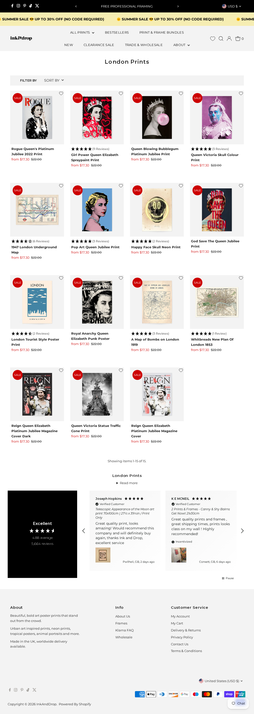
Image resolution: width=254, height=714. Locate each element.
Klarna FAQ (124, 630)
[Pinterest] (24, 6)
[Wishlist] (212, 38)
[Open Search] (221, 38)
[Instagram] (18, 6)
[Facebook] (12, 6)
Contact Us (179, 644)
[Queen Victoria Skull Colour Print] (217, 118)
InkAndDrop (46, 704)
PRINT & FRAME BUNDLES (161, 32)
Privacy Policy (182, 637)
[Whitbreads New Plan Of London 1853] (217, 302)
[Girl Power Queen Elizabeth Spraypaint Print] (97, 118)
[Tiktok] (30, 6)
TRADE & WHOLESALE (144, 45)
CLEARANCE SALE (99, 45)
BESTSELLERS (117, 32)
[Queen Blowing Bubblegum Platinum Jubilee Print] (157, 118)
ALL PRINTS (80, 32)
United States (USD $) (222, 681)
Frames (121, 623)
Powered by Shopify (75, 704)
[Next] (178, 6)
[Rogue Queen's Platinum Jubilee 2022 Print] (37, 118)
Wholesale (123, 637)
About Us (122, 616)
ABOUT (179, 45)
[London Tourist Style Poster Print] (37, 302)
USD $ (233, 6)
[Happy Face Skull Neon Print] (157, 210)
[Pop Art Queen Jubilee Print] (97, 210)
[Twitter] (37, 6)
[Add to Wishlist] (61, 94)
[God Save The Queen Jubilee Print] (217, 210)
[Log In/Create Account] (229, 38)
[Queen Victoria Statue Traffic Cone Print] (97, 394)
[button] (97, 149)
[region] (163, 531)
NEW (68, 45)
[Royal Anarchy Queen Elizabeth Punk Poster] (97, 302)
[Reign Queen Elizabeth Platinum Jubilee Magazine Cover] (157, 394)
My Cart (177, 623)
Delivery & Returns (186, 630)
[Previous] (76, 6)
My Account (180, 616)
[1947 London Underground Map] (37, 210)
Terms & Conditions (186, 651)
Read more (129, 483)
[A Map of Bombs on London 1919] (157, 302)
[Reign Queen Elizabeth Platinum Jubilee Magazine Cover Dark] (37, 394)
